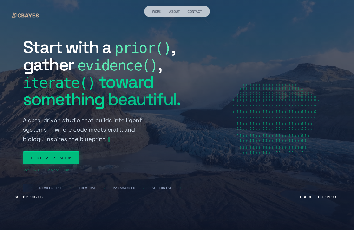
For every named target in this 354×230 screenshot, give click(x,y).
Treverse (42, 188)
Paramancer (79, 188)
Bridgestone (156, 188)
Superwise (117, 188)
